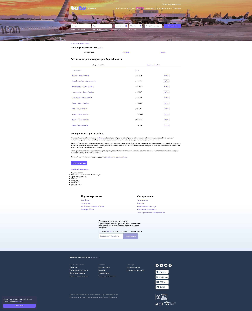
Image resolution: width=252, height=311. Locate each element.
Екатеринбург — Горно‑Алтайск (83, 92)
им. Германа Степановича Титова (92, 206)
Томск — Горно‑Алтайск (80, 125)
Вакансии (101, 270)
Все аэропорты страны (81, 43)
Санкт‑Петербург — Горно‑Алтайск (84, 81)
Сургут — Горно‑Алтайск (80, 114)
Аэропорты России (87, 209)
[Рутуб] (170, 265)
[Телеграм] (157, 265)
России (101, 138)
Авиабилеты (73, 257)
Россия (88, 257)
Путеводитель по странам (79, 270)
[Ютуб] (165, 265)
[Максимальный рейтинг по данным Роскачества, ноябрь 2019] (161, 297)
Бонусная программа (77, 273)
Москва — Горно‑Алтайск (80, 75)
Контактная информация (107, 276)
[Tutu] (78, 8)
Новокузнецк (85, 203)
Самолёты (140, 203)
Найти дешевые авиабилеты (147, 209)
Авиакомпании (142, 200)
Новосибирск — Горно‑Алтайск (82, 86)
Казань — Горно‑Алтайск (80, 103)
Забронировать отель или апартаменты (151, 213)
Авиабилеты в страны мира (146, 206)
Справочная (74, 267)
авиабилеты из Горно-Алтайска (116, 157)
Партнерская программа (135, 270)
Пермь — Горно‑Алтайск (80, 120)
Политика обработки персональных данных (85, 295)
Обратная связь (103, 273)
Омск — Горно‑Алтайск (80, 109)
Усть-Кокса (85, 200)
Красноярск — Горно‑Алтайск (82, 98)
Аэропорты (81, 257)
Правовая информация (110, 295)
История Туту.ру (104, 267)
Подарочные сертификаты (79, 276)
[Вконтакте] (161, 265)
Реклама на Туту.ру (133, 267)
